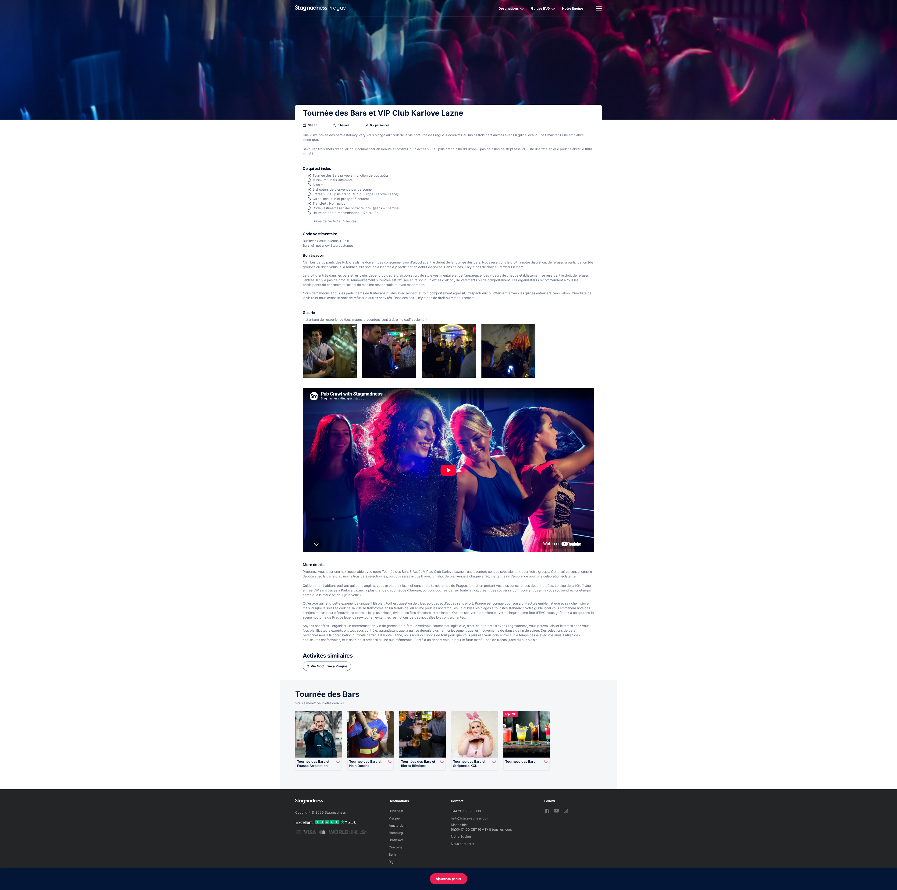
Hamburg (396, 833)
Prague (394, 818)
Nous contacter (462, 844)
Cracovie (395, 847)
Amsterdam (397, 825)
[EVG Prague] (311, 8)
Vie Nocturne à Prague (329, 666)
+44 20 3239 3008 (466, 811)
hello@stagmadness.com (470, 818)
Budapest (396, 811)
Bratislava (396, 840)
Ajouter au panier (448, 879)
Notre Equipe (572, 8)
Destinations (508, 8)
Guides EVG (540, 8)
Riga (392, 862)
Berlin (393, 854)
